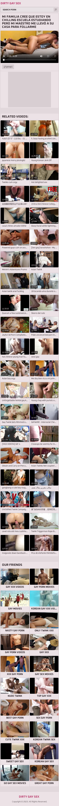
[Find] (56, 10)
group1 (9, 67)
